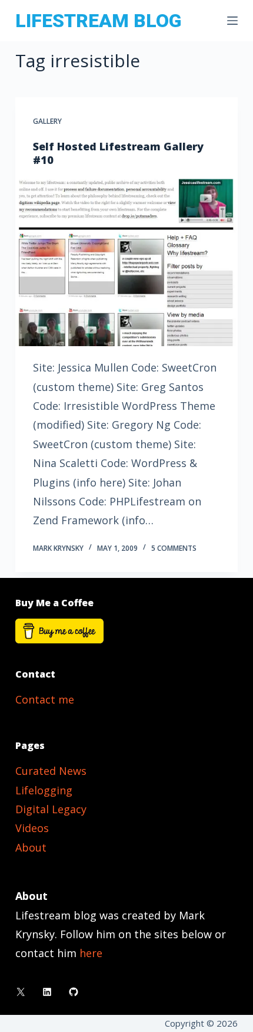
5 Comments (174, 548)
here (90, 953)
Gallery (47, 121)
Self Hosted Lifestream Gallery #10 (118, 153)
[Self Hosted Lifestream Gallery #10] (126, 262)
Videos (32, 828)
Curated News (50, 771)
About (30, 847)
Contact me (44, 699)
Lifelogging (43, 790)
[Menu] (232, 20)
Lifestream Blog (98, 20)
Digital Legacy (50, 809)
